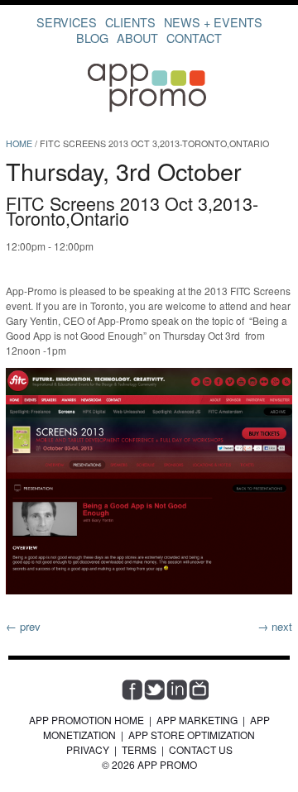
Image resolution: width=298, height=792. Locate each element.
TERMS (139, 749)
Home (19, 143)
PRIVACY (87, 749)
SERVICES (66, 22)
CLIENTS (130, 22)
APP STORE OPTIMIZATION (191, 735)
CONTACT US (201, 749)
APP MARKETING (197, 720)
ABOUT (137, 37)
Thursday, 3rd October (124, 171)
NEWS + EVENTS (213, 22)
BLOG (92, 37)
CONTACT (194, 37)
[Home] (149, 110)
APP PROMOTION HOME (86, 720)
